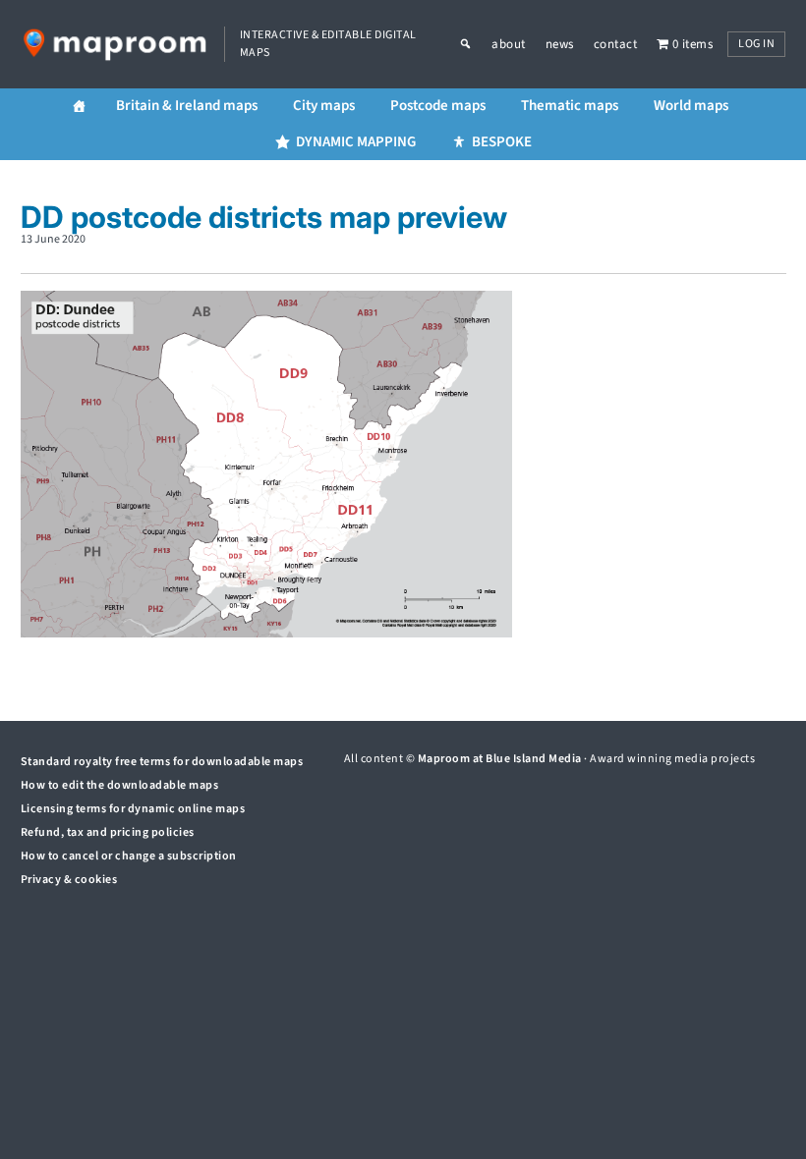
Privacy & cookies (69, 879)
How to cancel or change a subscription (129, 856)
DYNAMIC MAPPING (356, 142)
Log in (756, 43)
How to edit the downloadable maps (120, 785)
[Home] (79, 106)
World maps (691, 105)
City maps (324, 105)
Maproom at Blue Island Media (500, 758)
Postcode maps (438, 105)
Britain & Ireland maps (187, 105)
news (560, 44)
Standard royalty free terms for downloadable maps (162, 761)
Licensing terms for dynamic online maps (133, 808)
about (508, 44)
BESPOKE (502, 142)
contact (616, 44)
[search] (475, 44)
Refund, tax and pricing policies (108, 832)
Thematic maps (569, 105)
